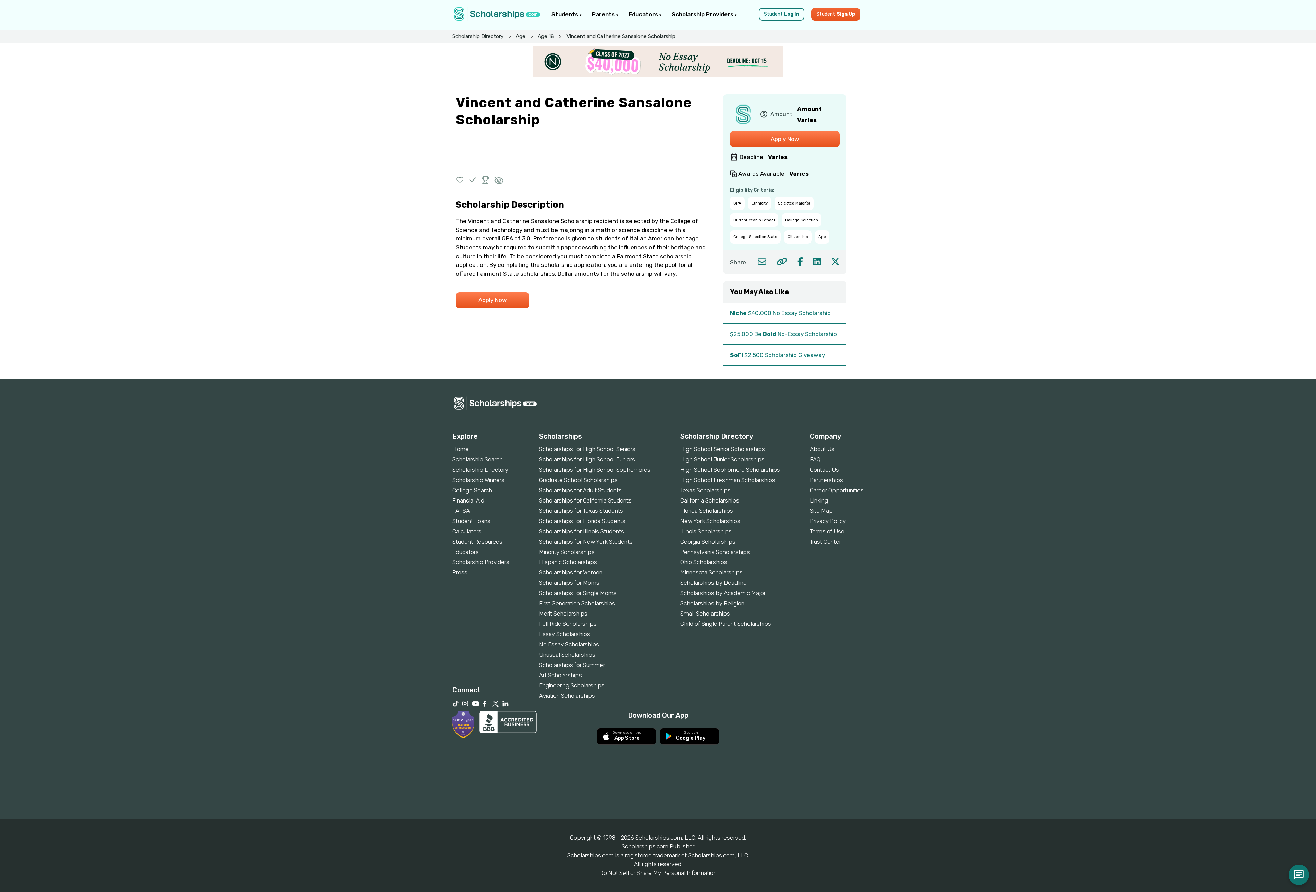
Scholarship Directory (477, 36)
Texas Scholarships (705, 490)
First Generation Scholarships (577, 603)
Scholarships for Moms (569, 582)
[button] (460, 180)
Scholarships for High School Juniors (587, 459)
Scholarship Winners (478, 479)
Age (520, 36)
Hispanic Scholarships (568, 562)
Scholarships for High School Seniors (587, 449)
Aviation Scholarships (567, 695)
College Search (472, 490)
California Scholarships (709, 500)
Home (460, 449)
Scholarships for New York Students (586, 541)
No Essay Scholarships (569, 644)
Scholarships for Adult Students (580, 490)
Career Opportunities (837, 490)
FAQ (815, 459)
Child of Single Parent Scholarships (725, 623)
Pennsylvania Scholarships (715, 551)
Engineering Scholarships (572, 685)
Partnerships (826, 479)
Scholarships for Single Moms (578, 593)
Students (565, 14)
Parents (604, 14)
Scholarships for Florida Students (582, 521)
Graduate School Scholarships (578, 479)
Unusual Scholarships (567, 654)
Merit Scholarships (563, 613)
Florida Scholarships (706, 510)
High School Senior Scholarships (722, 449)
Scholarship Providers (703, 14)
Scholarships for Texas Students (581, 510)
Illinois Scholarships (706, 531)
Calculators (467, 531)
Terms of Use (827, 531)
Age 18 (546, 36)
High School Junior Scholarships (722, 459)
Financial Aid (468, 500)
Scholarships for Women (570, 572)
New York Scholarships (710, 521)
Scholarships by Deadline (713, 582)
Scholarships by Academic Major (723, 593)
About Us (822, 449)
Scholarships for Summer (572, 664)
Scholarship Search (477, 459)
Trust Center (825, 541)
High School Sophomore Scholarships (730, 469)
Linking (819, 500)
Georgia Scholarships (707, 541)
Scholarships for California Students (585, 500)
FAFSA (461, 510)
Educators (644, 14)
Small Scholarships (705, 613)
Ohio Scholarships (703, 562)
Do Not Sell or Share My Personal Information (658, 872)
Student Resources (477, 541)
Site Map (821, 510)
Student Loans (471, 521)
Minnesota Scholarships (711, 572)
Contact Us (824, 469)
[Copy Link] (782, 261)
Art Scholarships (560, 675)
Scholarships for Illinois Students (581, 531)
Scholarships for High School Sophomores (594, 469)
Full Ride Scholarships (568, 623)
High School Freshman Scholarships (727, 479)
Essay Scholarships (564, 634)
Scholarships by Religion (712, 603)
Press (459, 572)
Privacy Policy (828, 521)
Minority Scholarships (567, 551)
